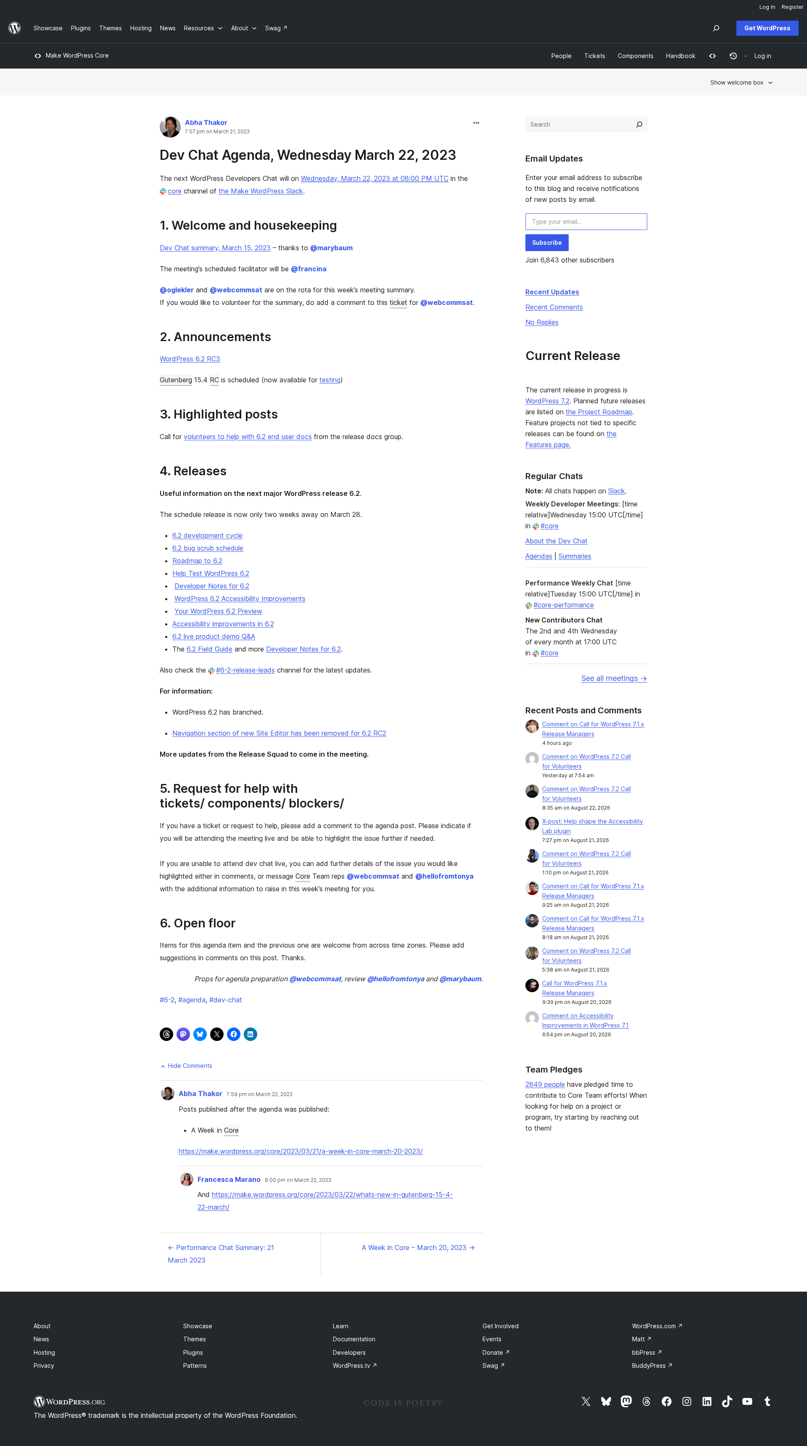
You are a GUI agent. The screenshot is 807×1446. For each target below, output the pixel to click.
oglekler (177, 290)
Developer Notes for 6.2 (211, 586)
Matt (642, 1339)
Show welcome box (737, 82)
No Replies (542, 322)
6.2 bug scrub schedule (207, 548)
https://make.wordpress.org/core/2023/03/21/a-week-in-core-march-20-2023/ (301, 1151)
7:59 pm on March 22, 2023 (260, 1094)
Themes (194, 1339)
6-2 (167, 1000)
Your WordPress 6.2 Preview (218, 611)
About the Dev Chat (556, 541)
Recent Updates (552, 292)
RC (214, 380)
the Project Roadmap (599, 412)
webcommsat (236, 290)
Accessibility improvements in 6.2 (223, 624)
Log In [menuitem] (767, 6)
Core (302, 876)
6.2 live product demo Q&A (213, 636)
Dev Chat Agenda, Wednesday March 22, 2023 (308, 155)
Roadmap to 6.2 (197, 560)
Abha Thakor (206, 122)
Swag (494, 1365)
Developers (349, 1352)
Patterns (195, 1365)
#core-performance (563, 605)
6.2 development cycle (207, 535)
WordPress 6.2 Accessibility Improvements (240, 598)
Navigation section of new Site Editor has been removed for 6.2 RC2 (279, 733)
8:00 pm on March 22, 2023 (298, 1180)
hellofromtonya (444, 876)
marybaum (331, 248)
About (42, 1325)
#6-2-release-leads (245, 670)
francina (309, 269)
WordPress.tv (355, 1365)
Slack (616, 491)
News (41, 1339)
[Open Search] (716, 28)
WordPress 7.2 (547, 401)
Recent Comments (554, 307)
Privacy (44, 1365)
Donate (496, 1352)
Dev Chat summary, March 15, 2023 (215, 248)
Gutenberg (176, 380)
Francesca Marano (229, 1179)
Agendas (538, 556)
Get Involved (501, 1325)
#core (550, 526)
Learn (340, 1325)
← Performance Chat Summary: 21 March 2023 (221, 1253)
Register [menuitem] (793, 6)
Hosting (44, 1352)
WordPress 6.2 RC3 (190, 359)
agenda (192, 1000)
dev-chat (225, 1000)
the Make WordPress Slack (261, 191)
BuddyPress (652, 1365)
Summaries (575, 556)
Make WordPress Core (77, 55)
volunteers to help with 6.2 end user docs (248, 436)
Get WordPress (767, 28)
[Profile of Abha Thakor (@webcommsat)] (170, 129)
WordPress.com (657, 1325)
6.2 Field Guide (209, 649)
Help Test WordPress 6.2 (210, 573)
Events (492, 1339)
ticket (398, 302)
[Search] (639, 124)
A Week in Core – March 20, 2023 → (418, 1247)
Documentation (354, 1339)
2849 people (545, 1084)
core (175, 191)
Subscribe (547, 242)
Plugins (193, 1352)
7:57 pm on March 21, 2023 (217, 132)
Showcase (197, 1325)
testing (329, 380)
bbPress (647, 1352)
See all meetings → (614, 678)
